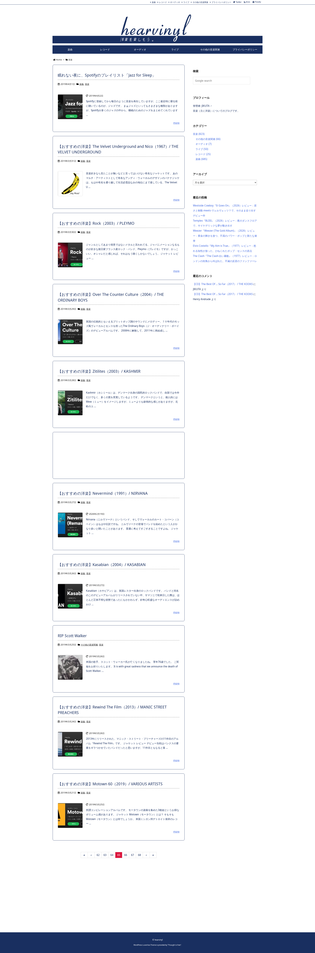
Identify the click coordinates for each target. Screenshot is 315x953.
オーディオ (175, 2)
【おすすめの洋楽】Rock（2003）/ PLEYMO (96, 223)
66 (125, 855)
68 (139, 855)
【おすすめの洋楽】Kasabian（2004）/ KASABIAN (102, 564)
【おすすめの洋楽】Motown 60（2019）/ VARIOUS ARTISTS (110, 783)
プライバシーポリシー (221, 2)
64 (111, 855)
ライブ (186, 2)
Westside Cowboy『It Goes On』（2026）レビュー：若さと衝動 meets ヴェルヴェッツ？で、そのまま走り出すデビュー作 (225, 210)
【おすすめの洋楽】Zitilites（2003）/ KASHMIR (99, 371)
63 (105, 855)
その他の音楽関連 (200, 2)
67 (132, 855)
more (176, 123)
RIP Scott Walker (72, 635)
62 (98, 855)
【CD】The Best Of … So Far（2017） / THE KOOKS (223, 284)
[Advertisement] (118, 455)
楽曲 (154, 2)
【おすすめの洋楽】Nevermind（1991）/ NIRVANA (103, 493)
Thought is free (174, 945)
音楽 (87, 84)
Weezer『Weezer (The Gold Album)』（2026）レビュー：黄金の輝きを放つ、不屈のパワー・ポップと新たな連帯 (225, 235)
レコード (163, 2)
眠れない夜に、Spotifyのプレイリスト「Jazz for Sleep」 (107, 75)
